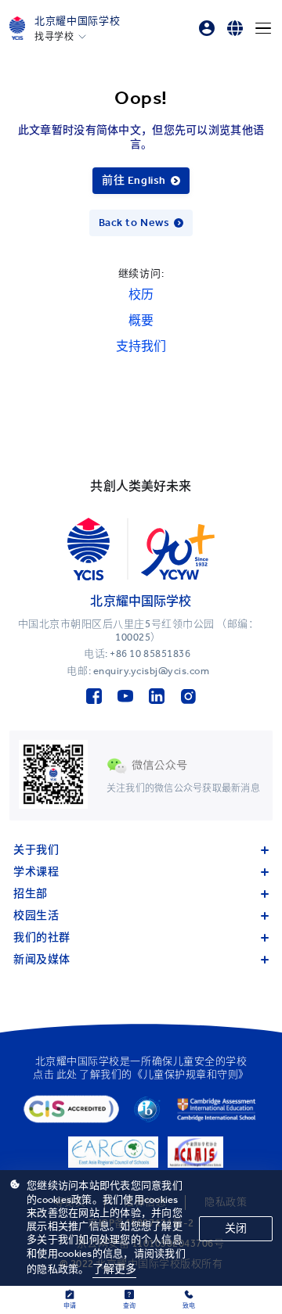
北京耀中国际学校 (77, 21)
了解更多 (114, 1269)
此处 (67, 1074)
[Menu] (263, 28)
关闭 (236, 1228)
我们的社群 (41, 937)
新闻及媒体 (41, 959)
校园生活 (36, 915)
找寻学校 (54, 36)
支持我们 (141, 346)
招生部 (30, 893)
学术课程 (36, 871)
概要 (141, 320)
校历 (141, 294)
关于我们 (36, 849)
